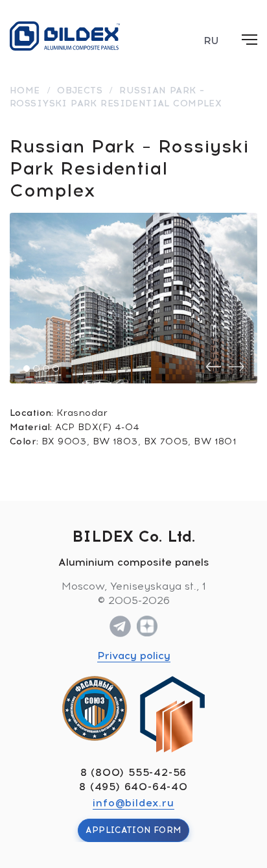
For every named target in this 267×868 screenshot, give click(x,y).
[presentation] (213, 367)
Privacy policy (133, 655)
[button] (26, 368)
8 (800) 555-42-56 (133, 772)
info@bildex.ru (133, 803)
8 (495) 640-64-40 (133, 786)
